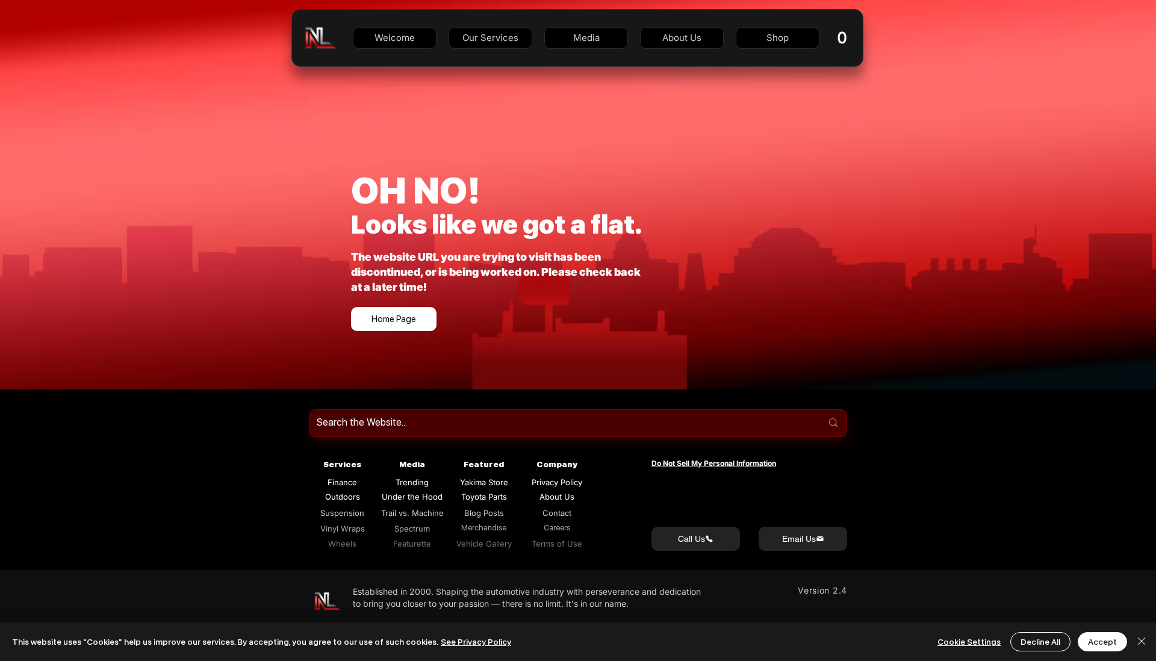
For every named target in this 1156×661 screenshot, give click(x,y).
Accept (1102, 642)
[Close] (1141, 641)
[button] (490, 38)
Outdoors (342, 496)
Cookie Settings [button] (969, 642)
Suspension (342, 513)
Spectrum (412, 528)
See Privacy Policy (476, 642)
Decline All (1040, 642)
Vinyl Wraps (342, 528)
